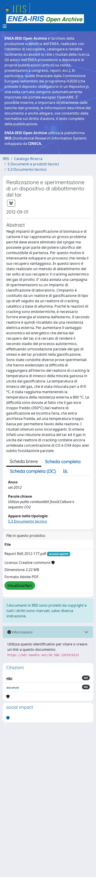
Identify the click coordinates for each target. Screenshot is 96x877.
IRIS (6, 158)
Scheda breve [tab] (24, 461)
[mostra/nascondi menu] (5, 26)
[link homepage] (16, 8)
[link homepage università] (45, 18)
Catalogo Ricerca (28, 158)
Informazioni (21, 632)
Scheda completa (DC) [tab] (33, 471)
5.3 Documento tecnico (27, 169)
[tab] (66, 471)
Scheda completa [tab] (63, 461)
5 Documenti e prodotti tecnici (33, 164)
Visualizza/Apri (19, 585)
